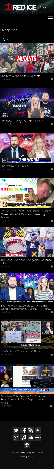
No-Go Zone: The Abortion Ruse (20, 351)
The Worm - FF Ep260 (15, 166)
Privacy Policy (27, 457)
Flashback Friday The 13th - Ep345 (22, 121)
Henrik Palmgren (27, 453)
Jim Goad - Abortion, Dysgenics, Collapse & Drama (26, 261)
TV (7, 40)
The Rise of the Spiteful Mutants (20, 76)
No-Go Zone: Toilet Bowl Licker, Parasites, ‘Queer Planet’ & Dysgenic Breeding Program (26, 214)
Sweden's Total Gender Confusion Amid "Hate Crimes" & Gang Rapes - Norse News (25, 399)
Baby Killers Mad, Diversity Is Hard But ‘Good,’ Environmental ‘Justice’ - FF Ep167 (26, 307)
